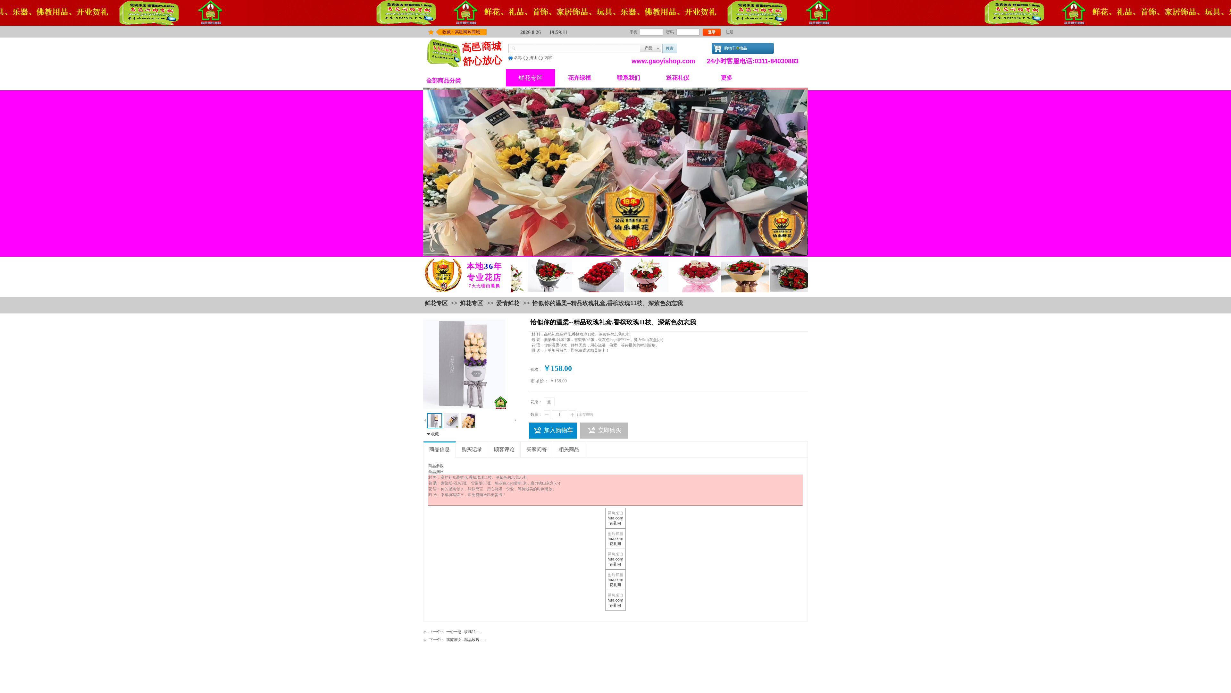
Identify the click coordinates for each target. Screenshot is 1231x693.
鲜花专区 (530, 77)
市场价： (540, 381)
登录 (712, 32)
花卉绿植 (579, 77)
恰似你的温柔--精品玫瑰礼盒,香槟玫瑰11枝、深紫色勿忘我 (607, 303)
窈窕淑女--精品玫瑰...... (457, 639)
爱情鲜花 (507, 303)
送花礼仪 (677, 77)
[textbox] (578, 48)
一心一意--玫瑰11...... (455, 631)
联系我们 (628, 77)
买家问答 (536, 449)
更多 (727, 77)
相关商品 (569, 449)
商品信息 (439, 449)
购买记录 (472, 449)
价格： (536, 369)
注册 (729, 32)
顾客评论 (504, 449)
